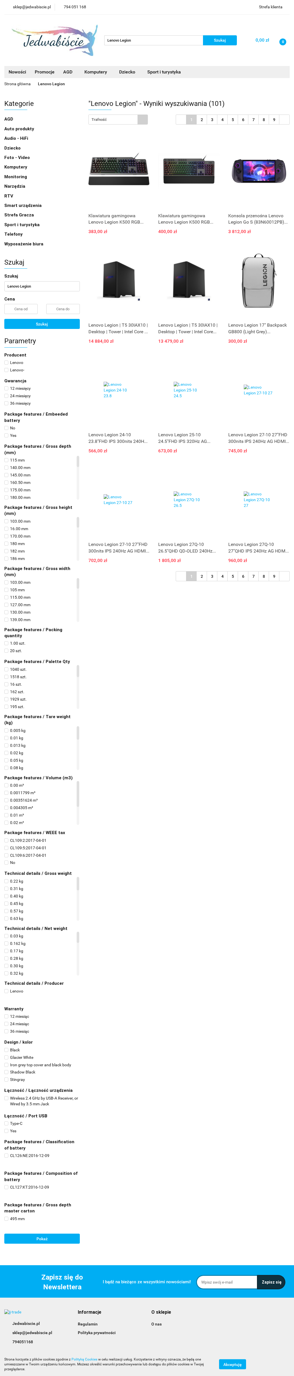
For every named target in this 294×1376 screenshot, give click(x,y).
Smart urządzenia (23, 205)
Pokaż (42, 1239)
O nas (156, 1324)
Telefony (14, 234)
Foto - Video (17, 157)
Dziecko (127, 72)
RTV (9, 196)
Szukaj (42, 324)
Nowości (17, 72)
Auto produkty (19, 128)
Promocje (45, 72)
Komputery (16, 167)
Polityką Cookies (84, 1359)
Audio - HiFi (16, 138)
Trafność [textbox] (99, 119)
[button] (89, 1312)
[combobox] (118, 120)
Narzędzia (15, 186)
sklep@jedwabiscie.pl (32, 1332)
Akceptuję (232, 1364)
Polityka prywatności (97, 1332)
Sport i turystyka (22, 224)
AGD (68, 72)
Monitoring (16, 176)
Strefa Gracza (19, 215)
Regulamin (88, 1324)
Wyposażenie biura (24, 244)
